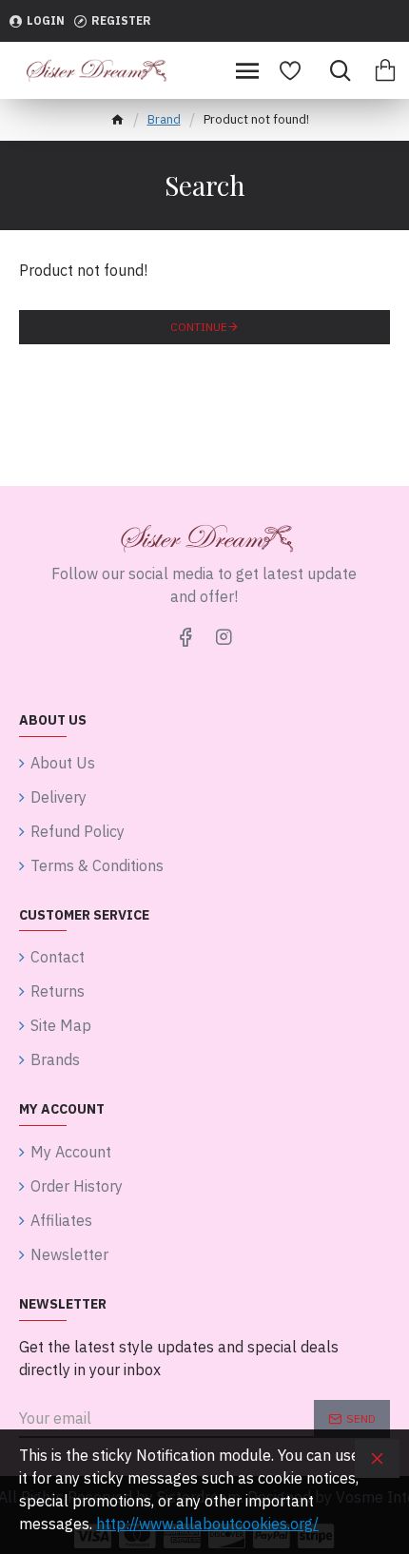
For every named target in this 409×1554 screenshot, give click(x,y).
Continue (198, 327)
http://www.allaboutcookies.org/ (207, 1523)
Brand (164, 119)
